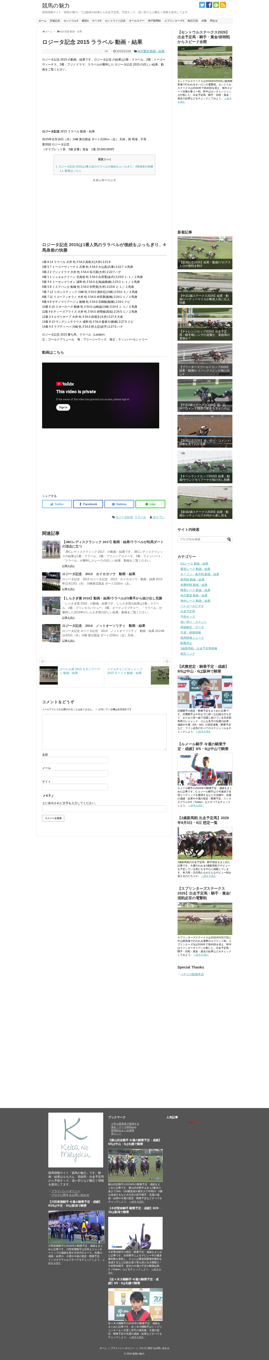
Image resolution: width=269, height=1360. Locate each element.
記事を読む (68, 565)
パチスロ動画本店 (192, 974)
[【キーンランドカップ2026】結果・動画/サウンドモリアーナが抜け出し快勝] (205, 466)
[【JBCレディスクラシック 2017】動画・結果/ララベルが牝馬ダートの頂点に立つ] (51, 549)
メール (46, 768)
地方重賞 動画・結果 (151, 51)
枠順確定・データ (192, 627)
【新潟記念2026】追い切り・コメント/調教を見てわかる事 (205, 442)
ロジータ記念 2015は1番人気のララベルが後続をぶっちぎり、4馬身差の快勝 (104, 166)
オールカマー (136, 20)
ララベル (140, 517)
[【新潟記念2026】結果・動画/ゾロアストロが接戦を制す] (205, 252)
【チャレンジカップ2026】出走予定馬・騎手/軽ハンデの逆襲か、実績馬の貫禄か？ (204, 335)
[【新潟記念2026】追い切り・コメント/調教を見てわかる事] (205, 431)
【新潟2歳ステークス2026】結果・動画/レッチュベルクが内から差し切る (204, 513)
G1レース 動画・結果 (194, 563)
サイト (46, 781)
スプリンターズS (174, 20)
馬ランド (116, 1133)
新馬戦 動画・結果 (192, 579)
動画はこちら (70, 170)
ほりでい (159, 517)
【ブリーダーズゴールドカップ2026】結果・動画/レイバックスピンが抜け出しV (204, 371)
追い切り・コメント (193, 622)
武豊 (204, 20)
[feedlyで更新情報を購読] (216, 5)
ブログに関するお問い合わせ (70, 1195)
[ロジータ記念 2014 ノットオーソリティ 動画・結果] (51, 633)
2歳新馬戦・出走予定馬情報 (198, 648)
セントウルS (71, 20)
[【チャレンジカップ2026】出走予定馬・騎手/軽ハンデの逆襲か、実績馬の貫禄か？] (205, 324)
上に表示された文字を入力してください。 (70, 803)
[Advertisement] (104, 100)
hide (107, 159)
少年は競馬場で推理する (125, 1123)
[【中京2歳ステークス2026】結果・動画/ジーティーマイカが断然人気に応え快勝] (205, 288)
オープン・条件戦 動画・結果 (199, 574)
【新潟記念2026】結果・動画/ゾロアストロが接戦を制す (205, 264)
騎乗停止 (186, 643)
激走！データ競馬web (123, 1127)
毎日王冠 (193, 20)
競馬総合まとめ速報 (122, 1130)
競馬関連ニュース (192, 637)
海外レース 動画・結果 (195, 600)
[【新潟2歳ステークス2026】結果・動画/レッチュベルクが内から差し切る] (205, 502)
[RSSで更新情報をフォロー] (223, 5)
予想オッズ (187, 616)
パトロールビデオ (192, 606)
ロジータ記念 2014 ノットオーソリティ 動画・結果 (103, 626)
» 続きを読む (203, 731)
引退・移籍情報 (190, 632)
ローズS (96, 20)
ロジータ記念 (124, 517)
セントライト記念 (115, 20)
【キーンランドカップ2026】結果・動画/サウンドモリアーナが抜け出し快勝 (204, 478)
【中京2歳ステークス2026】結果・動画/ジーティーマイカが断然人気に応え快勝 (204, 299)
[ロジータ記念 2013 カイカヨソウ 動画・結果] (51, 581)
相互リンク (187, 653)
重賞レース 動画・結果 (195, 568)
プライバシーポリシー (66, 1191)
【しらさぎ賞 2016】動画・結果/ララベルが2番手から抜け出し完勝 (112, 598)
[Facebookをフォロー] (209, 5)
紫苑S (85, 20)
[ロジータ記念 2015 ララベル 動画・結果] (119, 504)
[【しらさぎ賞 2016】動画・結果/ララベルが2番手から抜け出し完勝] (51, 606)
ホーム (42, 20)
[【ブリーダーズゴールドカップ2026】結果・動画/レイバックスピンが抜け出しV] (205, 359)
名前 (45, 754)
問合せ (214, 20)
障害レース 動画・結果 (195, 590)
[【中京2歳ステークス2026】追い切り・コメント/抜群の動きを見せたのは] (205, 395)
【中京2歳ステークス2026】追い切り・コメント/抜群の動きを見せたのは (204, 406)
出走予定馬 (187, 611)
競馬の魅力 (56, 6)
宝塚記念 (55, 20)
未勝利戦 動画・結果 (194, 584)
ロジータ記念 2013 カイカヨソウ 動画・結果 (98, 574)
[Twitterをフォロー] (202, 5)
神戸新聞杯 (154, 20)
